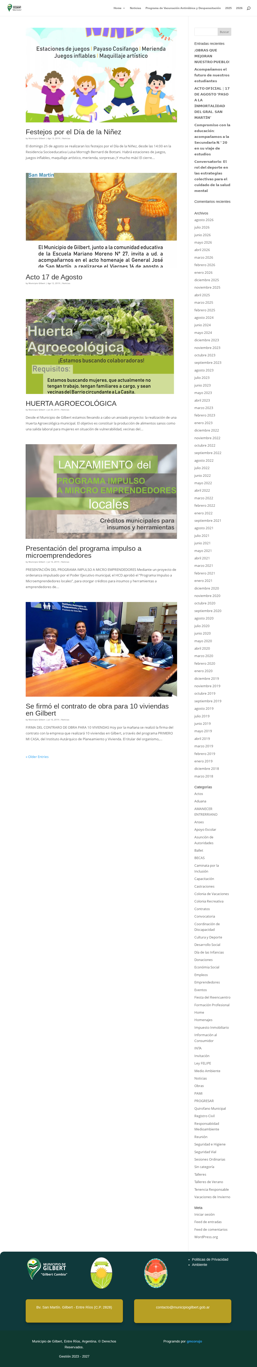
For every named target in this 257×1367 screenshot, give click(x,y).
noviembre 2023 (207, 347)
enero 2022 (203, 513)
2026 (239, 8)
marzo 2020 (203, 655)
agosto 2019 (204, 708)
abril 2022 (202, 490)
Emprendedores (207, 982)
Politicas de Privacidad (210, 1259)
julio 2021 (202, 535)
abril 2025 (202, 295)
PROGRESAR (204, 1100)
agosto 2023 (204, 370)
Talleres (200, 1174)
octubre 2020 (204, 603)
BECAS (199, 857)
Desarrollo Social (207, 944)
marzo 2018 (203, 776)
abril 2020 (202, 648)
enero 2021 (203, 580)
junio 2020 (202, 633)
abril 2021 (202, 558)
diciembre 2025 (206, 280)
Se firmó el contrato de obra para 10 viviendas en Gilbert (97, 709)
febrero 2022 (204, 505)
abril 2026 (202, 249)
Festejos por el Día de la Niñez (73, 132)
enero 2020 (203, 671)
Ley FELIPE (202, 1063)
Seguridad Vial (205, 1152)
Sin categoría (204, 1166)
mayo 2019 (203, 731)
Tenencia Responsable (211, 1189)
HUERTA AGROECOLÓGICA (71, 403)
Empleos (201, 974)
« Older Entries (37, 756)
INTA (198, 1048)
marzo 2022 (203, 498)
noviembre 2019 (207, 686)
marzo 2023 (203, 407)
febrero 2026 (204, 265)
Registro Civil (204, 1116)
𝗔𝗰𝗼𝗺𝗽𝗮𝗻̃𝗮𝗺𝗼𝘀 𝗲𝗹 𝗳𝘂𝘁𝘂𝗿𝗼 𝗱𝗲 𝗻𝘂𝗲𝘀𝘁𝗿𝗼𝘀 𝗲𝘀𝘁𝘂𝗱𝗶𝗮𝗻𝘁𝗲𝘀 (211, 75)
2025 (228, 8)
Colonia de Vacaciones (211, 893)
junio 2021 (202, 543)
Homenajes (203, 1019)
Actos (198, 793)
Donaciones (203, 959)
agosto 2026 (204, 219)
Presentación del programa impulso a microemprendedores (83, 552)
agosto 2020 (204, 618)
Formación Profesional (211, 1005)
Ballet (198, 850)
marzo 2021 (203, 565)
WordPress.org (206, 1237)
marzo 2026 (203, 257)
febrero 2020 (204, 663)
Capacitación (204, 878)
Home (117, 8)
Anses (199, 822)
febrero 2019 (204, 753)
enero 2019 (203, 761)
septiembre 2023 (207, 362)
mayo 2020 (203, 641)
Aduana (200, 801)
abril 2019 (202, 738)
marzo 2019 (203, 746)
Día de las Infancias (209, 952)
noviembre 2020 (207, 595)
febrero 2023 (204, 415)
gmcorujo (194, 1341)
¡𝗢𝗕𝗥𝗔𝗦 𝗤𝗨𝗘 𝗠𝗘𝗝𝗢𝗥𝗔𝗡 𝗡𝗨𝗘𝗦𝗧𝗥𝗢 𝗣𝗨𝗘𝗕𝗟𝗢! (212, 56)
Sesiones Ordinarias (209, 1159)
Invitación (201, 1055)
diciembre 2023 (206, 340)
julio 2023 (202, 377)
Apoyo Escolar (205, 829)
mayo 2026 (203, 242)
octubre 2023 (204, 355)
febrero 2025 (204, 310)
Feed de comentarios (210, 1229)
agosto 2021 (204, 528)
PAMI (198, 1093)
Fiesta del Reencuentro (212, 997)
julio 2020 (202, 626)
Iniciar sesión (204, 1214)
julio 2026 (202, 227)
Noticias (135, 8)
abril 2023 (202, 400)
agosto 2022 (204, 460)
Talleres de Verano (208, 1181)
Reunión (200, 1136)
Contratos (202, 909)
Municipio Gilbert (37, 138)
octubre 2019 (204, 693)
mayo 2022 (203, 483)
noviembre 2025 (207, 287)
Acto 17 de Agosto (54, 277)
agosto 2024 (204, 317)
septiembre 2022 (207, 452)
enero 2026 (203, 272)
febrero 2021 (204, 573)
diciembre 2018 (206, 768)
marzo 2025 (203, 302)
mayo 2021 (203, 550)
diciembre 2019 (206, 678)
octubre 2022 (204, 445)
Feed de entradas (208, 1221)
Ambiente (199, 1265)
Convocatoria (204, 916)
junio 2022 (202, 475)
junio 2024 (202, 325)
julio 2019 (202, 716)
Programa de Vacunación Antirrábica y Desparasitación (183, 8)
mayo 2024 (203, 332)
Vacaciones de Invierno (212, 1197)
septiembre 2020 (207, 610)
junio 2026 (202, 235)
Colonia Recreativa (208, 901)
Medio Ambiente (207, 1071)
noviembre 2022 (207, 438)
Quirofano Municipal (210, 1108)
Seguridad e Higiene (210, 1144)
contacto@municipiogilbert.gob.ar (183, 1307)
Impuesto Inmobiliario (211, 1027)
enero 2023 (203, 422)
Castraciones (204, 886)
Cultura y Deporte (208, 937)
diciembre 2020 (206, 588)
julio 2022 (202, 468)
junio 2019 (202, 723)
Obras (199, 1085)
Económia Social (206, 967)
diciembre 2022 (206, 430)
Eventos (200, 990)
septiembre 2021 (207, 520)
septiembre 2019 (207, 701)
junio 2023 (202, 385)
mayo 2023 (203, 392)
